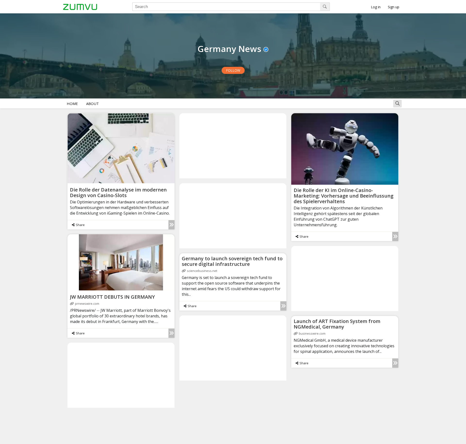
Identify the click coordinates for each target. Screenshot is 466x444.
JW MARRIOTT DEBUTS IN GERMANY (112, 297)
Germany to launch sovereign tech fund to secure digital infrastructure (232, 261)
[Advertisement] (233, 145)
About (92, 103)
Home (72, 103)
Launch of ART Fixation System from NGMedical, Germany (337, 324)
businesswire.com (312, 333)
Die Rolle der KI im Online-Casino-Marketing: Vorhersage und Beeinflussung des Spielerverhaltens (343, 196)
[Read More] (171, 224)
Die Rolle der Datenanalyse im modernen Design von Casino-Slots (118, 192)
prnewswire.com (87, 303)
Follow (233, 70)
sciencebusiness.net (202, 271)
